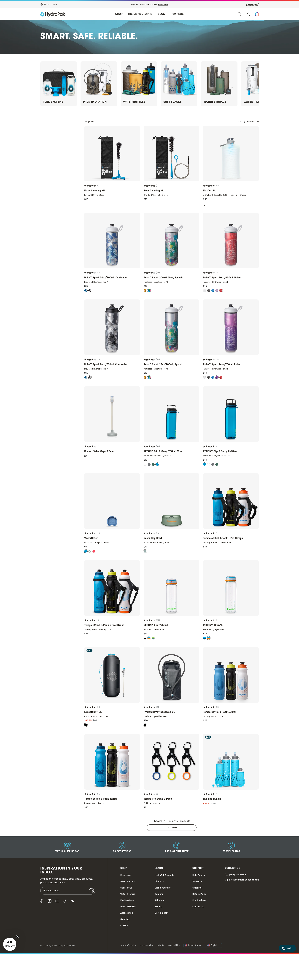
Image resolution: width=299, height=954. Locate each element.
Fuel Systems (127, 901)
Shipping (197, 888)
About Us (159, 882)
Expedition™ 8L (93, 712)
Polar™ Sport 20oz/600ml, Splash (163, 278)
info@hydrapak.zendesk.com (244, 880)
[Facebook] (42, 901)
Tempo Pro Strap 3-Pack (158, 799)
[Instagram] (50, 901)
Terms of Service (128, 945)
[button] (257, 14)
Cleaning (124, 919)
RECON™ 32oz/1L (213, 625)
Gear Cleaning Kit (154, 191)
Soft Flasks (126, 888)
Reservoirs (125, 875)
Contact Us (198, 907)
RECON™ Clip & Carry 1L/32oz (220, 451)
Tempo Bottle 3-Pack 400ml (219, 712)
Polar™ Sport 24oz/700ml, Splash (163, 364)
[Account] (248, 14)
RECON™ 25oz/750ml (156, 625)
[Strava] (72, 901)
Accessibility (174, 945)
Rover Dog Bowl (153, 538)
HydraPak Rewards (164, 875)
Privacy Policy (146, 945)
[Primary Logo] (52, 14)
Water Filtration (128, 907)
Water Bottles (127, 882)
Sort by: (242, 122)
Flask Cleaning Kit (94, 191)
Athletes (159, 901)
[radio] (204, 203)
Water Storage (127, 894)
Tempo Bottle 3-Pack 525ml (100, 799)
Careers (159, 894)
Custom (124, 926)
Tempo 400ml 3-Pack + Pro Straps (223, 538)
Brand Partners (162, 888)
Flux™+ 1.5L (209, 191)
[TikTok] (65, 901)
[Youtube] (57, 901)
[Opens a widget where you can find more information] (287, 948)
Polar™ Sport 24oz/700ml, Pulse (221, 364)
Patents (160, 945)
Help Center (198, 875)
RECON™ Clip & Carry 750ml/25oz (163, 451)
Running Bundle (212, 799)
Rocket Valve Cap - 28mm (99, 451)
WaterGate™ (91, 538)
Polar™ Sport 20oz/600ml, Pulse (222, 278)
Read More (163, 5)
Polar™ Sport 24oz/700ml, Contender (105, 364)
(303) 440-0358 (237, 875)
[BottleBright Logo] (252, 4)
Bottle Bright (161, 913)
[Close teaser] (17, 936)
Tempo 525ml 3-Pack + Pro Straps (104, 625)
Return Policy (199, 894)
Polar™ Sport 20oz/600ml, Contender (106, 278)
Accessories (126, 913)
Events (158, 907)
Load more (171, 828)
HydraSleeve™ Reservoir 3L (159, 712)
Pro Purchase (199, 901)
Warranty (197, 882)
